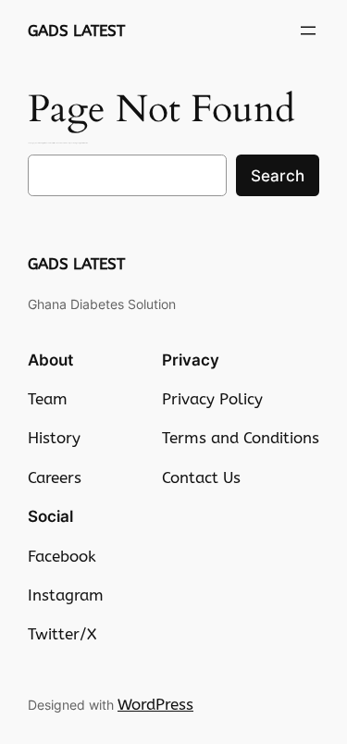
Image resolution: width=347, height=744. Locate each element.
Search (277, 176)
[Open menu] (308, 30)
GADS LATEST (76, 30)
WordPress (155, 704)
